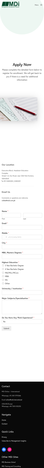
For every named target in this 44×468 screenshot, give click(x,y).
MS (6, 280)
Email (5, 223)
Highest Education (10, 262)
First (3, 219)
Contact (4, 424)
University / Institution (12, 288)
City (4, 243)
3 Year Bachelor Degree (14, 265)
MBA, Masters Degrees (12, 252)
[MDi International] (10, 5)
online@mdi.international (14, 400)
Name (5, 211)
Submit (6, 328)
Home (4, 420)
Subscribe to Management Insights (14, 441)
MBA (7, 276)
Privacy (4, 437)
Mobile (5, 233)
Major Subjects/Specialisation (15, 298)
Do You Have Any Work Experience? (18, 318)
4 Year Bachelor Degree (14, 269)
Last (24, 219)
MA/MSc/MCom (11, 272)
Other (7, 283)
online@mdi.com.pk (8, 200)
